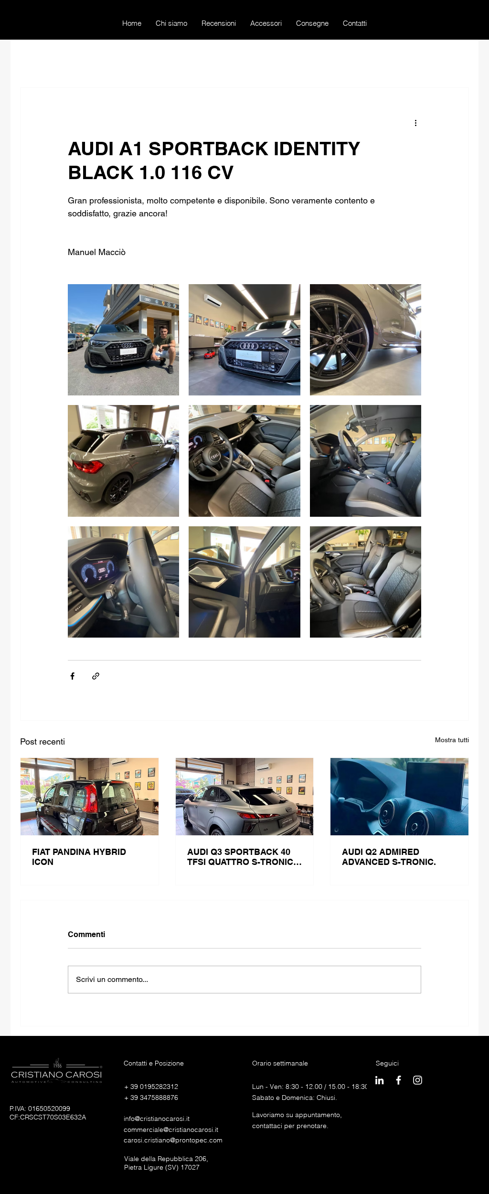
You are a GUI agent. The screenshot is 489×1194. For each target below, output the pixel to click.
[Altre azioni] (415, 122)
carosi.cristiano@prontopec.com (173, 1140)
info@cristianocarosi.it (157, 1118)
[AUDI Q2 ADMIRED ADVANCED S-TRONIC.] (399, 796)
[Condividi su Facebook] (72, 676)
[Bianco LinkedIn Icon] (379, 1080)
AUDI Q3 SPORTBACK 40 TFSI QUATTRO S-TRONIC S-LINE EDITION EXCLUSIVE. (240, 857)
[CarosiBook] (398, 1080)
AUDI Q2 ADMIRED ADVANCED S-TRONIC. (389, 857)
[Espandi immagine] (123, 339)
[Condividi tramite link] (95, 676)
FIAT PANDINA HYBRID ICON (79, 857)
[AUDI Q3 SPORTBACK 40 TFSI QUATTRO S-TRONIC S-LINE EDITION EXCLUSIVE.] (245, 796)
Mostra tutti (452, 740)
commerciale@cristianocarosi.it (171, 1129)
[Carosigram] (418, 1080)
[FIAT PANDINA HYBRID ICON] (90, 796)
